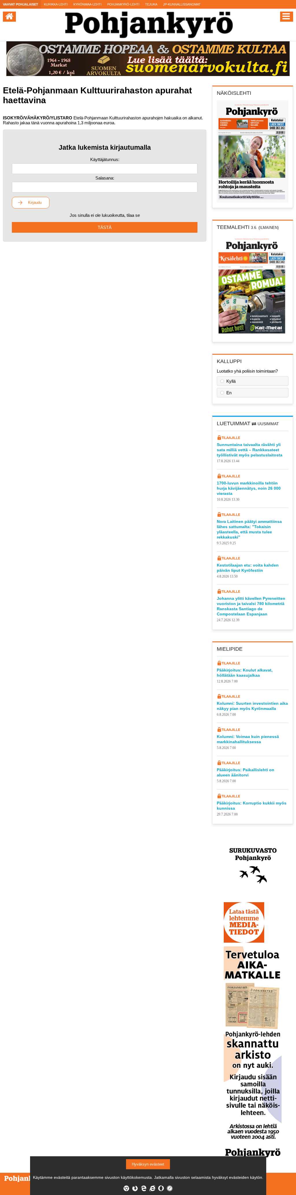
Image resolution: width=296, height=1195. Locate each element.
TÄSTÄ (105, 227)
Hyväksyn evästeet (148, 1164)
